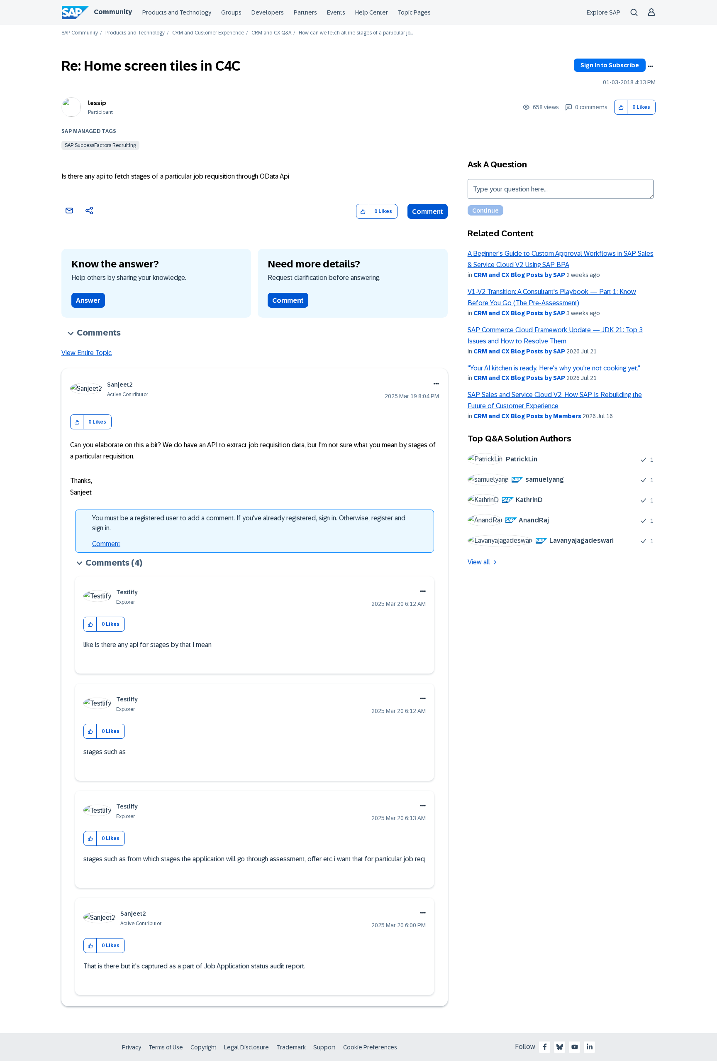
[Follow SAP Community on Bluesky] (559, 1047)
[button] (621, 107)
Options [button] (650, 66)
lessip (97, 103)
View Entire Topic (86, 352)
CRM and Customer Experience (208, 33)
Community (113, 11)
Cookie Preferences (370, 1047)
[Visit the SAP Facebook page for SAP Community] (544, 1047)
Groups (231, 12)
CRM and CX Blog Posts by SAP (519, 275)
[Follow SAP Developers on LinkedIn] (589, 1047)
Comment (427, 211)
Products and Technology (176, 12)
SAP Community (79, 33)
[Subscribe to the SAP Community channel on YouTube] (574, 1047)
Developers (267, 12)
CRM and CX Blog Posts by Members (527, 416)
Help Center (371, 12)
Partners (305, 12)
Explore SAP (603, 12)
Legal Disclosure (246, 1047)
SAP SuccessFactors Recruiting (100, 145)
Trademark (291, 1047)
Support (324, 1047)
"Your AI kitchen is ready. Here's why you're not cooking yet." (554, 368)
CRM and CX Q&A (271, 33)
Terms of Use (166, 1047)
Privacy (131, 1047)
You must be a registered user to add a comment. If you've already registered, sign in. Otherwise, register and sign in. (248, 523)
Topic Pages (414, 12)
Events (336, 12)
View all (479, 562)
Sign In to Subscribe (609, 65)
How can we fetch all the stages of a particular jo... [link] (356, 33)
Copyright (203, 1047)
